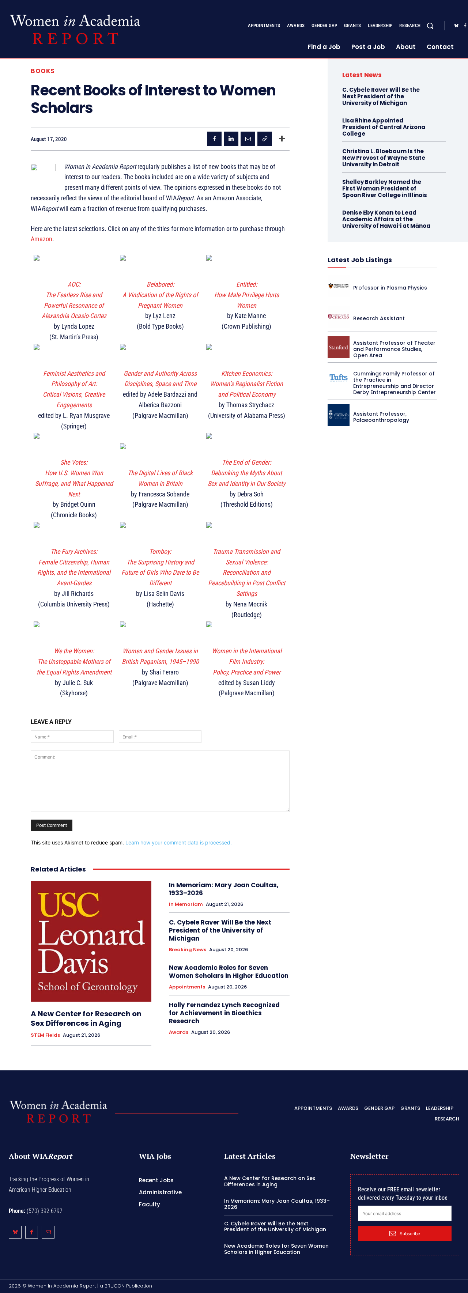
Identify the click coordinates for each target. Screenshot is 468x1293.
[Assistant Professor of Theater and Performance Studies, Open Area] (339, 347)
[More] (282, 139)
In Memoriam (186, 904)
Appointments (187, 987)
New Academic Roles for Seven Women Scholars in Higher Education (228, 971)
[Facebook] (214, 139)
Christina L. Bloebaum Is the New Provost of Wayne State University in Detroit (383, 157)
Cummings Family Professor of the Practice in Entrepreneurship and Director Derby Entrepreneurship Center (394, 383)
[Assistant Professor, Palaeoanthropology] (339, 415)
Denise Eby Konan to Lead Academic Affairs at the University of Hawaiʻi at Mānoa (386, 219)
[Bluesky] (456, 26)
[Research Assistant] (339, 317)
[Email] (248, 139)
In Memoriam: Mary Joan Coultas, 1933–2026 (224, 889)
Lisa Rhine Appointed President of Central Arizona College (383, 127)
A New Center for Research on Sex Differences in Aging (86, 1018)
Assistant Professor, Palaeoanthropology (381, 417)
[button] (430, 25)
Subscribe (410, 1233)
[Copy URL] (264, 139)
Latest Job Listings (360, 259)
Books (43, 71)
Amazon (41, 239)
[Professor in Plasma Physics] (339, 286)
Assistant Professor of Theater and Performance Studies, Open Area (394, 349)
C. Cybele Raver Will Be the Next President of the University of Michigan (220, 930)
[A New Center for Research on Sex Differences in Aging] (91, 941)
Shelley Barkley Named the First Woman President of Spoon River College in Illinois (384, 188)
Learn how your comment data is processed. (178, 842)
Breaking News (187, 950)
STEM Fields (45, 1035)
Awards (178, 1032)
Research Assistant (379, 318)
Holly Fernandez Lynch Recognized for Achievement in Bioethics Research (224, 1013)
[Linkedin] (231, 139)
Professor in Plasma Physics (390, 287)
